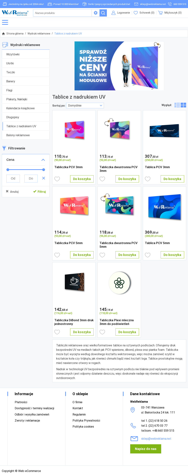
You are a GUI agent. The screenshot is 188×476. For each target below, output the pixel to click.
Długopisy (12, 117)
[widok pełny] (177, 105)
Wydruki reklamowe (39, 33)
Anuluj (14, 191)
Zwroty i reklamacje (27, 420)
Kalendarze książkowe (20, 108)
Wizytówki (12, 54)
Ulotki (10, 63)
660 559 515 (179, 4)
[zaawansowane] (96, 13)
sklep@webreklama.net (153, 4)
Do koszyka (82, 179)
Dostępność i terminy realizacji (34, 408)
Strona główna (15, 33)
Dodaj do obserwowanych (57, 179)
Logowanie (123, 12)
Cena (10, 160)
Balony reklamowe (18, 135)
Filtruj (42, 191)
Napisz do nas (145, 449)
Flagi (9, 90)
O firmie (77, 402)
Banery (10, 81)
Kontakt (78, 408)
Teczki (10, 72)
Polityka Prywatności (86, 420)
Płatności (21, 402)
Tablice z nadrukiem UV (68, 33)
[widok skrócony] (183, 105)
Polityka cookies (83, 426)
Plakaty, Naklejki (16, 99)
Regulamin (79, 414)
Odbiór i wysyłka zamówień (32, 414)
